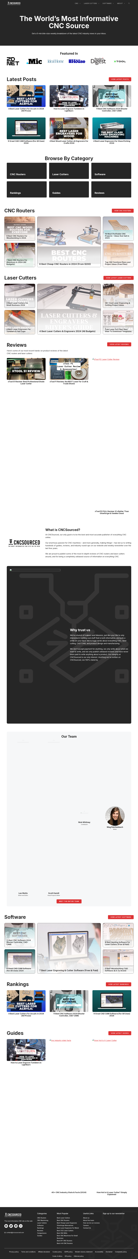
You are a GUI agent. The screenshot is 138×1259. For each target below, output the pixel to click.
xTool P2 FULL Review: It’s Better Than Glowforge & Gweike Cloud (112, 512)
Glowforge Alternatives (65, 1225)
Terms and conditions (28, 1252)
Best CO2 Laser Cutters (65, 1230)
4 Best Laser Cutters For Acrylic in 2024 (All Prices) (26, 110)
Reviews (40, 1230)
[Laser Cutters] (69, 171)
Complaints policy (121, 1252)
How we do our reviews (91, 1223)
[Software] (111, 171)
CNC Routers (41, 1218)
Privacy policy (14, 1252)
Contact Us (87, 1228)
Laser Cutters (90, 3)
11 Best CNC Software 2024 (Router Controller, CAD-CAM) (111, 110)
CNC (76, 3)
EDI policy (68, 1256)
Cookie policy (57, 1252)
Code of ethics (57, 1256)
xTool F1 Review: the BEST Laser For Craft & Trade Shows (69, 383)
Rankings (40, 1228)
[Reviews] (111, 189)
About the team (88, 1220)
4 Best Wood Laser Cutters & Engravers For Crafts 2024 (69, 142)
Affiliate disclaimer (44, 1252)
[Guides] (69, 189)
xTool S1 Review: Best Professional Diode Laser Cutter (26, 383)
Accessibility (99, 1252)
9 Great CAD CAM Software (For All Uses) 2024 (26, 142)
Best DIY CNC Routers (64, 1241)
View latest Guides (120, 1033)
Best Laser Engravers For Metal (68, 1228)
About (120, 3)
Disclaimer (109, 1252)
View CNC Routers (122, 211)
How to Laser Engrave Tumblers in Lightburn (69, 110)
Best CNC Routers (63, 1220)
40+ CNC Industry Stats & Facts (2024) (69, 1192)
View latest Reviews (119, 344)
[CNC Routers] (27, 171)
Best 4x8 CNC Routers (65, 1243)
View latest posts (120, 79)
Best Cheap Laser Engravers (67, 1223)
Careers (86, 1225)
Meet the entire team (69, 901)
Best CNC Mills (62, 1233)
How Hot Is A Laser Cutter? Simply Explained (112, 1193)
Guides (39, 1235)
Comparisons (41, 1233)
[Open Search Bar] (129, 3)
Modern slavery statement (84, 1252)
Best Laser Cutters (63, 1218)
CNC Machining (42, 1220)
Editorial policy (79, 1256)
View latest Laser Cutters (118, 278)
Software (107, 3)
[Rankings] (27, 189)
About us (86, 1218)
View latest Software (121, 917)
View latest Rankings (118, 984)
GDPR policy (68, 1252)
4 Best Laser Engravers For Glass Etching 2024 (111, 142)
